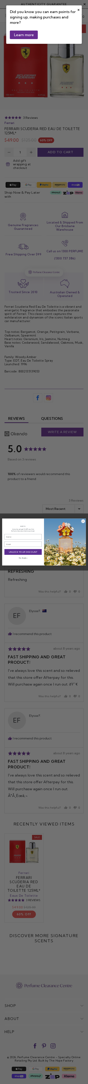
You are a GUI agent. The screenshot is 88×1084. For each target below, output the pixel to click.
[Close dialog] (83, 521)
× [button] (78, 9)
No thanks (23, 558)
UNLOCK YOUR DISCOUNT (23, 552)
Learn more (24, 35)
